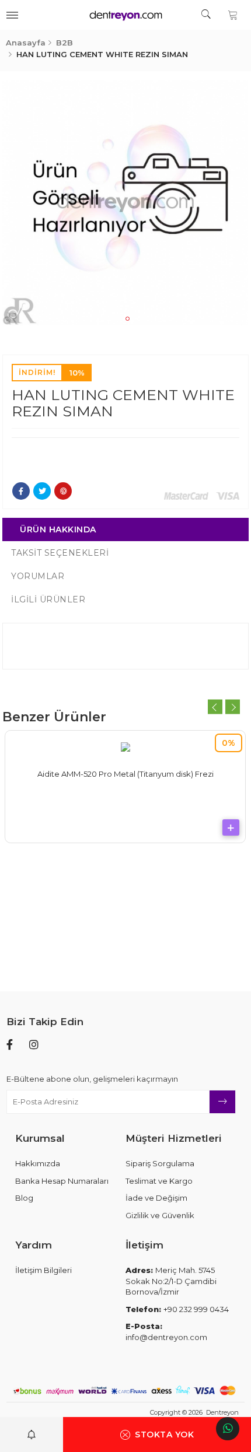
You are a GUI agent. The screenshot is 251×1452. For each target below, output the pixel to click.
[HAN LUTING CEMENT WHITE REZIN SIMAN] (125, 202)
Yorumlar (37, 576)
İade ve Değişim (156, 1197)
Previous (215, 707)
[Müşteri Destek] (227, 1428)
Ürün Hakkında (58, 529)
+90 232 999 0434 (177, 1309)
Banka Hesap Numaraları (62, 1181)
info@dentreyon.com (166, 1331)
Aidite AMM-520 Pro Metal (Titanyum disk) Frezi (125, 773)
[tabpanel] (125, 202)
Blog (24, 1197)
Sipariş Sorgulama (160, 1163)
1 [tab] (128, 319)
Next (232, 707)
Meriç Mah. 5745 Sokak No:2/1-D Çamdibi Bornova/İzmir (171, 1280)
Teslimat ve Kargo (159, 1181)
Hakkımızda (37, 1163)
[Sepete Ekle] (230, 827)
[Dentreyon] (125, 14)
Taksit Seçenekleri (60, 553)
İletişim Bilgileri (43, 1270)
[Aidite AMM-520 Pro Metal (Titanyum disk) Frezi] (125, 747)
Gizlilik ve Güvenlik (160, 1215)
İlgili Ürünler (48, 599)
